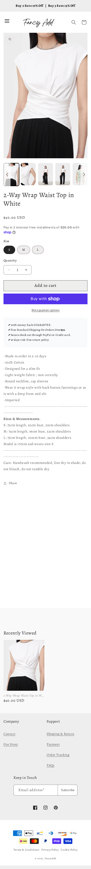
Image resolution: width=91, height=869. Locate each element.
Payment (53, 744)
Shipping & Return (60, 734)
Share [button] (13, 483)
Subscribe (67, 790)
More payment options (46, 310)
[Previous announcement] (7, 174)
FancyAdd (50, 858)
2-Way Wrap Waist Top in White (25, 695)
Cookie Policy (69, 850)
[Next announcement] (84, 174)
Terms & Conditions (26, 850)
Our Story (11, 744)
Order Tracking (58, 755)
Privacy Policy (50, 850)
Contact (9, 734)
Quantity (10, 260)
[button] (74, 22)
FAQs (50, 765)
